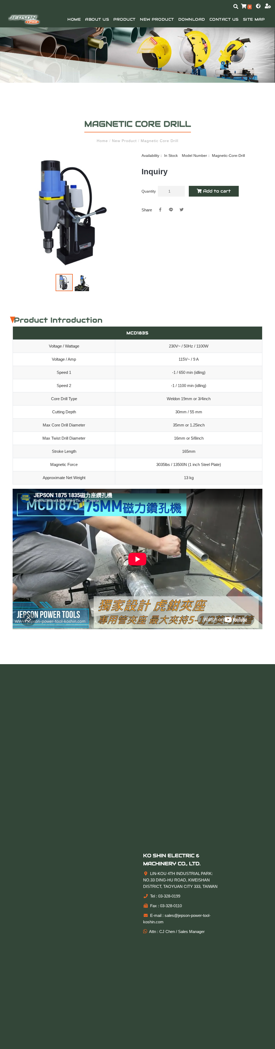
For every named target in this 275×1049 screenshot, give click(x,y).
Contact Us (224, 19)
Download (191, 19)
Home (74, 19)
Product (124, 19)
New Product (157, 19)
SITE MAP (254, 19)
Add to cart (216, 191)
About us (97, 19)
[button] (127, 158)
